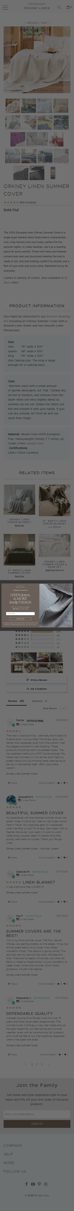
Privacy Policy (25, 624)
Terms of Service (33, 624)
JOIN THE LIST (20, 619)
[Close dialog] (71, 585)
